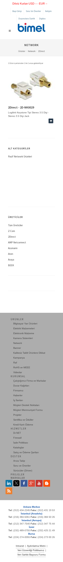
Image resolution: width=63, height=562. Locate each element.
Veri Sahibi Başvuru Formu (31, 554)
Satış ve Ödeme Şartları (26, 452)
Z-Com (11, 231)
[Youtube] (39, 483)
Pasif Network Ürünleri (20, 156)
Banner (17, 348)
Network (31, 51)
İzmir (31, 527)
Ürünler (21, 51)
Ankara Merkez (31, 506)
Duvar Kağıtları (21, 385)
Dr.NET (17, 433)
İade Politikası (20, 442)
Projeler (17, 415)
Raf (15, 362)
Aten (10, 253)
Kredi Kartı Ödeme (23, 424)
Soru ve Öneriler (33, 11)
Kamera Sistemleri (23, 338)
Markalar (18, 477)
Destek (16, 456)
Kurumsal (18, 376)
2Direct (41, 51)
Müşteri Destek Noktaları (26, 405)
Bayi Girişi (17, 11)
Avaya (11, 259)
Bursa (31, 533)
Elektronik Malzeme (23, 333)
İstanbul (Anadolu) (31, 513)
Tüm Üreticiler (15, 225)
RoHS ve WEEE (21, 367)
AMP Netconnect (17, 242)
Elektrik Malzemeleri (24, 328)
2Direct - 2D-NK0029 (21, 107)
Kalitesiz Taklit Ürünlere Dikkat (29, 352)
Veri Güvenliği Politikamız (30, 550)
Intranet (20, 546)
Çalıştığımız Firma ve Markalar (29, 380)
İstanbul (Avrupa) (31, 520)
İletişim (48, 11)
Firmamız (18, 390)
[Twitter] (16, 483)
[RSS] (9, 491)
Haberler (18, 395)
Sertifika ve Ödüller (23, 419)
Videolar (17, 372)
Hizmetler (18, 428)
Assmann (12, 248)
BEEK (11, 265)
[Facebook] (24, 483)
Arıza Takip (19, 460)
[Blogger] (46, 483)
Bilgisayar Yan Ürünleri (25, 323)
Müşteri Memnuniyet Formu (28, 410)
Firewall (17, 437)
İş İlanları (18, 400)
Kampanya (19, 357)
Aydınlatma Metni (36, 546)
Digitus (42, 18)
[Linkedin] (9, 483)
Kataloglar (18, 447)
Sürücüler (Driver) (22, 470)
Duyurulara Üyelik (26, 18)
